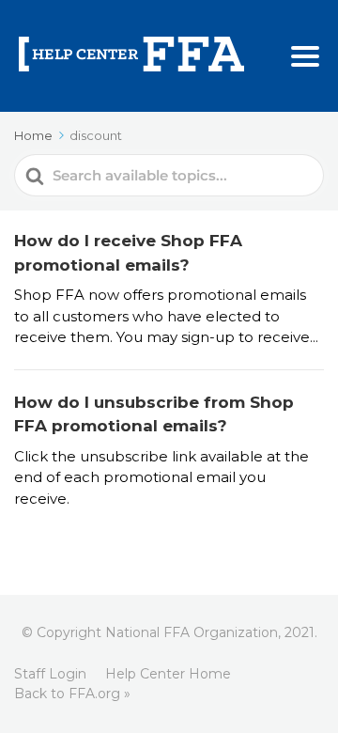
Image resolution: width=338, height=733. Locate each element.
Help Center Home (168, 673)
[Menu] (305, 56)
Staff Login (50, 673)
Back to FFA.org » (72, 693)
